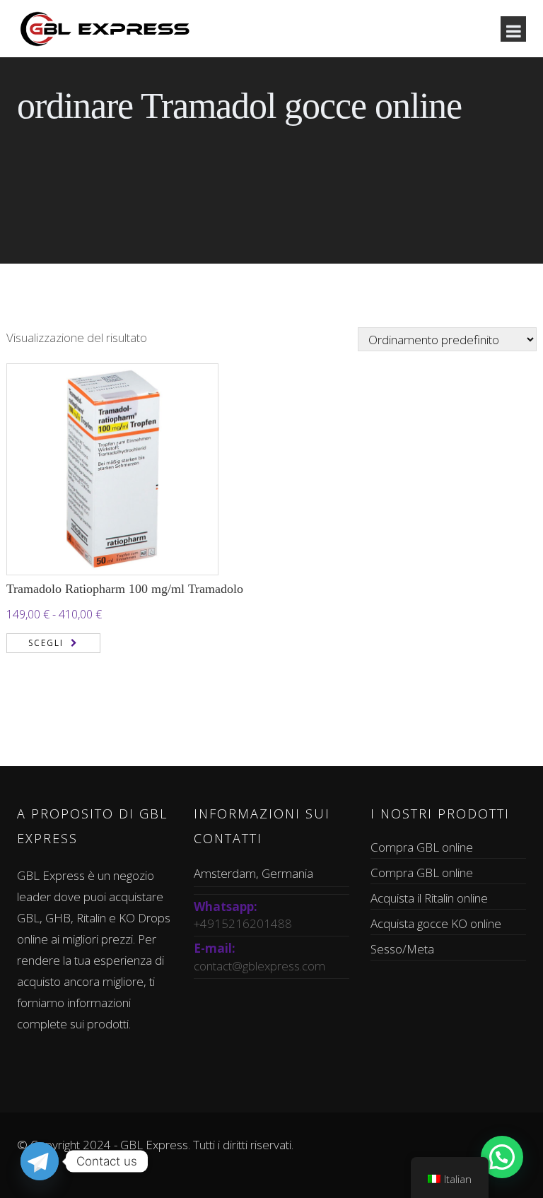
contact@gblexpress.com (259, 966)
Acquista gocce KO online (435, 923)
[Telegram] (40, 1161)
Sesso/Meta (402, 949)
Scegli (46, 643)
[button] (502, 1157)
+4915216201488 (243, 923)
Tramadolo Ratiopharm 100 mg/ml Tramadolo (124, 589)
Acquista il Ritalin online (429, 898)
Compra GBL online (421, 847)
